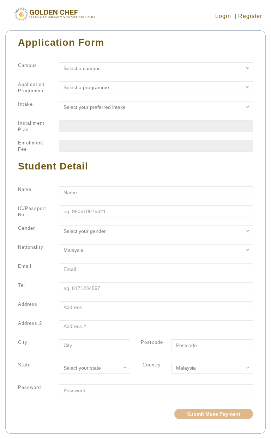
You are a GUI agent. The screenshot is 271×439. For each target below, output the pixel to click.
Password (29, 387)
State (24, 364)
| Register (248, 16)
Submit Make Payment (213, 414)
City (23, 342)
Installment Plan (31, 126)
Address (27, 304)
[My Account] (265, 16)
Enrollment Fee (30, 146)
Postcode (152, 342)
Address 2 (30, 323)
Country (152, 364)
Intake (25, 104)
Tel (21, 285)
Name (24, 189)
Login (223, 16)
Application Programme (31, 87)
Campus (27, 65)
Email (24, 266)
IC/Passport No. (32, 211)
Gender (26, 228)
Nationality (30, 247)
